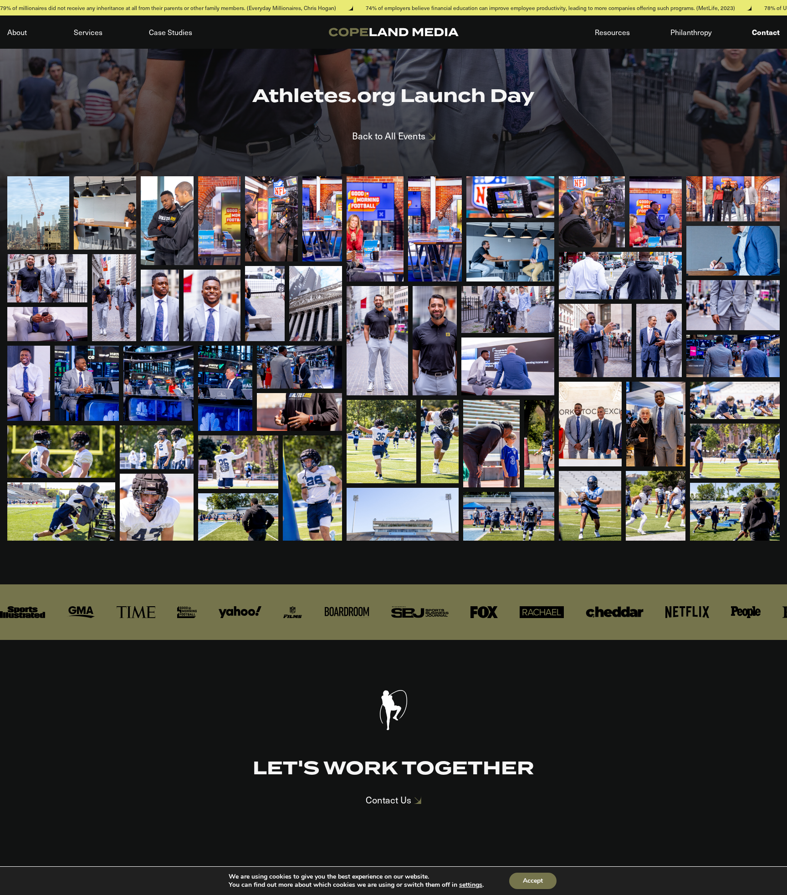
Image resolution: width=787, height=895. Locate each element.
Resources (612, 31)
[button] (38, 213)
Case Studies (170, 31)
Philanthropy (691, 31)
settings (470, 885)
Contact (766, 32)
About (17, 31)
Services (88, 31)
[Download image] (53, 233)
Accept (533, 880)
